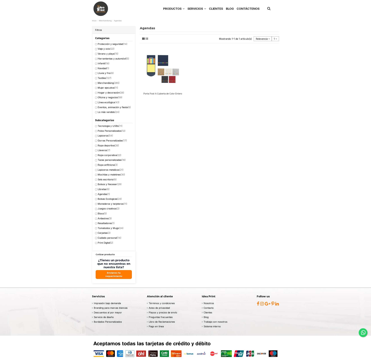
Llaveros (104, 150)
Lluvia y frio (106, 73)
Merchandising (109, 82)
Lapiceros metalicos (110, 169)
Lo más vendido (109, 112)
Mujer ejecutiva (108, 87)
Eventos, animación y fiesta (114, 107)
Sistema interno (212, 326)
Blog (206, 317)
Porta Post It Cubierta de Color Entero (162, 93)
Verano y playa (108, 53)
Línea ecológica (108, 102)
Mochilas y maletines (111, 174)
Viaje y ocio (106, 48)
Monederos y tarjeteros (112, 203)
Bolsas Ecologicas (110, 198)
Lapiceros (105, 135)
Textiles (104, 78)
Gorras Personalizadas (112, 140)
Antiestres (105, 218)
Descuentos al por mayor (108, 312)
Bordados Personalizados (108, 321)
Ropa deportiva (108, 145)
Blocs (102, 213)
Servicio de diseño (104, 317)
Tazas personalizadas (112, 159)
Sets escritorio (107, 179)
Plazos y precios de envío (163, 312)
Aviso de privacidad (159, 307)
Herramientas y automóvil (113, 58)
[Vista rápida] (163, 90)
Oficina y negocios (110, 97)
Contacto (209, 307)
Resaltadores (106, 223)
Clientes (208, 312)
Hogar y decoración (111, 92)
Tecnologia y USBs (110, 125)
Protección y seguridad (112, 44)
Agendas (104, 194)
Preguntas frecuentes (161, 317)
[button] (197, 8)
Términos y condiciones (162, 303)
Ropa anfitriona (108, 164)
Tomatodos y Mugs (110, 228)
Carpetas (104, 232)
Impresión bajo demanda (107, 303)
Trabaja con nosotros (215, 321)
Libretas (104, 189)
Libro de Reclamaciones (162, 321)
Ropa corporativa (109, 155)
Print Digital (105, 242)
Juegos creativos (109, 208)
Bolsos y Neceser (110, 184)
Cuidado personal (109, 237)
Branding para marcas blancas (111, 307)
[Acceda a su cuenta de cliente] (275, 8)
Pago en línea (156, 326)
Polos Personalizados (112, 130)
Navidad (103, 68)
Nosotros (209, 303)
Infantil (103, 63)
